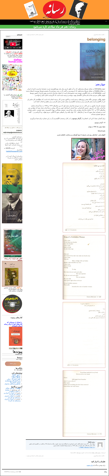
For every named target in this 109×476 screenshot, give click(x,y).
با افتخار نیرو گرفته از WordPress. (11, 471)
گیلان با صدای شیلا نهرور (99, 34)
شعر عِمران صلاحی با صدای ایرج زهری (34, 34)
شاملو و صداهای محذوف (12, 384)
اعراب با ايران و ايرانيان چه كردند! (12, 393)
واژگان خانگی (16, 377)
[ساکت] (8, 48)
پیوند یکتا (79, 452)
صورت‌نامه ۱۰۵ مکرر (13, 379)
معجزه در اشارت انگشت (12, 390)
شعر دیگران (97, 452)
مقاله (93, 452)
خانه (106, 21)
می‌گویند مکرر (15, 376)
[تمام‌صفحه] (5, 48)
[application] (13, 44)
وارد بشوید (90, 465)
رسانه (105, 471)
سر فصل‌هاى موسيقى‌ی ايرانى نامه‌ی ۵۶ (12, 381)
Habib (18, 388)
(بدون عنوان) (16, 374)
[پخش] (20, 48)
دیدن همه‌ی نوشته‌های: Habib (87, 447)
